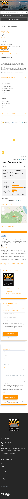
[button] (26, 12)
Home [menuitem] (3, 464)
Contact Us (5, 294)
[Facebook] (3, 478)
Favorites (21, 2)
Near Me (21, 15)
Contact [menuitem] (4, 471)
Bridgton (17, 263)
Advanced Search (7, 15)
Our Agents (11, 294)
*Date (4, 361)
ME (8, 263)
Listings (4, 263)
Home (1, 263)
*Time (4, 367)
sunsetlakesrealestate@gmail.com (13, 448)
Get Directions (14, 231)
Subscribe (10, 333)
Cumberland (12, 263)
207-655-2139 (14, 19)
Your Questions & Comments (10, 372)
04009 (21, 263)
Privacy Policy (4, 247)
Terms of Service (13, 402)
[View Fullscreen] (3, 213)
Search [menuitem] (3, 466)
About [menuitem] (3, 469)
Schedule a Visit (19, 346)
